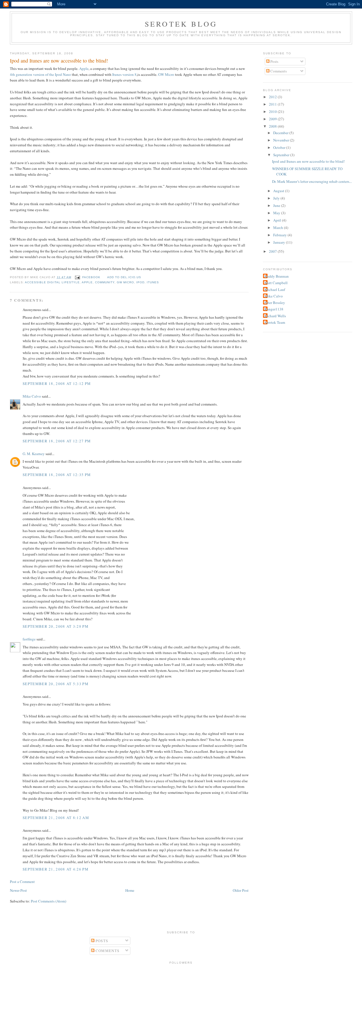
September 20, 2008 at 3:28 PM (56, 626)
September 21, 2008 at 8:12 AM (56, 817)
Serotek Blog (181, 24)
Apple (84, 68)
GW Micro (166, 74)
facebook (91, 277)
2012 (273, 96)
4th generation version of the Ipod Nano (40, 74)
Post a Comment (22, 881)
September (281, 154)
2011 (273, 104)
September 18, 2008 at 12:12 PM (57, 383)
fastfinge (29, 639)
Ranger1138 (273, 309)
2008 (273, 126)
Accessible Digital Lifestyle (52, 282)
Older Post (241, 890)
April (277, 220)
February (280, 234)
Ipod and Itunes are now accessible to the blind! (59, 60)
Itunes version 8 (124, 74)
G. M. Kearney (34, 453)
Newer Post (18, 890)
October (279, 147)
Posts (274, 61)
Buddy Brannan (276, 276)
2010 (273, 111)
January (279, 242)
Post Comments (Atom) (48, 901)
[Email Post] (77, 277)
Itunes (153, 282)
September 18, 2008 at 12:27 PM (57, 440)
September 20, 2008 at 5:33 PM (56, 683)
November (281, 140)
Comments (278, 71)
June (277, 205)
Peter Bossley (274, 302)
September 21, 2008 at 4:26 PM (56, 869)
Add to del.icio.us (124, 277)
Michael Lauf (274, 289)
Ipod (140, 282)
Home (129, 890)
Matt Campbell (276, 282)
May (277, 212)
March (278, 227)
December (281, 132)
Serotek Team (274, 322)
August (279, 190)
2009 (273, 118)
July (277, 198)
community (105, 282)
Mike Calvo (32, 396)
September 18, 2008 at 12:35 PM (57, 474)
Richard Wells (275, 315)
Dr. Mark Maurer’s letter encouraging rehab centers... (312, 181)
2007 (273, 251)
